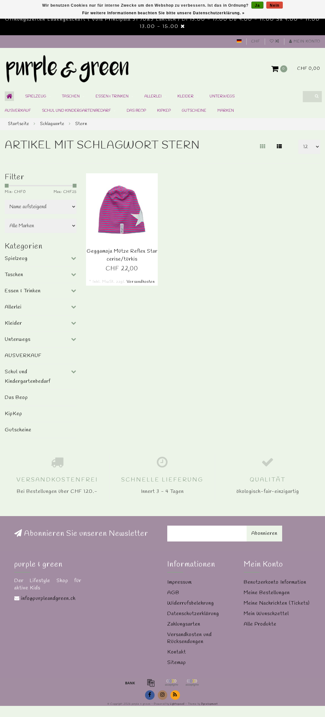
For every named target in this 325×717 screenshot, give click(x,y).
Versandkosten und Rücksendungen (189, 638)
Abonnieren (264, 533)
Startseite (18, 124)
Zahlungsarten (183, 624)
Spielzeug (35, 96)
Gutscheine (194, 110)
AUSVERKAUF (18, 110)
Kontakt (176, 652)
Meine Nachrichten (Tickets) (277, 603)
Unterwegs (222, 96)
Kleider (185, 96)
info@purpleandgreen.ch (48, 598)
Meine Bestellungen (267, 592)
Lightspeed (177, 704)
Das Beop (136, 110)
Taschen (71, 96)
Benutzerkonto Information (275, 582)
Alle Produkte (260, 624)
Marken (225, 110)
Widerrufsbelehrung (190, 603)
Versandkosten (141, 281)
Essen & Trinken (112, 96)
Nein (274, 5)
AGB (173, 592)
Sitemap (176, 662)
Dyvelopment (209, 704)
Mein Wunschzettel (266, 613)
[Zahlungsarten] (130, 682)
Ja (257, 5)
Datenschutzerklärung (193, 613)
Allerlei (153, 96)
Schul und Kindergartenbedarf (76, 110)
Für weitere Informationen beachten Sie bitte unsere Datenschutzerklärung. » (163, 13)
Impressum (179, 582)
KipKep (164, 110)
